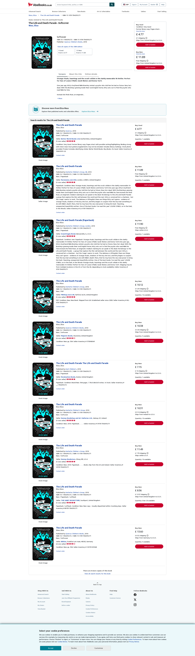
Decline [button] (74, 648)
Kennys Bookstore (68, 459)
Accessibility (89, 616)
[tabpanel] (94, 88)
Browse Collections (59, 11)
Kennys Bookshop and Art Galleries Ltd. (76, 418)
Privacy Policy (90, 605)
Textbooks (125, 11)
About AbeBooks (91, 594)
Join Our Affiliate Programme (71, 598)
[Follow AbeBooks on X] (135, 600)
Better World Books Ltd (70, 139)
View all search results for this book (97, 574)
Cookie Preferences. (135, 639)
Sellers (143, 11)
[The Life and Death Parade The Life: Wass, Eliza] (43, 396)
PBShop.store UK (67, 295)
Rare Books (81, 11)
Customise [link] (98, 648)
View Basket (41, 609)
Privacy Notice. (134, 642)
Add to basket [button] (150, 45)
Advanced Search (35, 11)
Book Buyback (66, 601)
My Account (143, 4)
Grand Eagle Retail (68, 234)
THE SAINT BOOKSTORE (70, 500)
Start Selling (161, 11)
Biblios (63, 541)
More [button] (60, 98)
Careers (88, 601)
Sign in (134, 4)
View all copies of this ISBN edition (69, 47)
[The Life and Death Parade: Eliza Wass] (43, 199)
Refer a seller (66, 605)
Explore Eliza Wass (88, 111)
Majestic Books (67, 336)
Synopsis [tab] (62, 74)
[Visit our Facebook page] (135, 595)
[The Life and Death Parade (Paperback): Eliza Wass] (43, 253)
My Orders (41, 605)
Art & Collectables (103, 11)
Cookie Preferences (92, 609)
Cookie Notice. (63, 642)
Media (88, 598)
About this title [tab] (75, 74)
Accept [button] (50, 648)
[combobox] (82, 4)
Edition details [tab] (91, 74)
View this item (140, 31)
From (62, 51)
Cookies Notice (90, 612)
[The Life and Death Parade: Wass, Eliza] (43, 158)
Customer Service (115, 598)
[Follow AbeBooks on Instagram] (135, 605)
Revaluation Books (68, 377)
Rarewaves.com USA (68, 180)
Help (162, 4)
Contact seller (60, 155)
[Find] (111, 4)
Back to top (97, 584)
